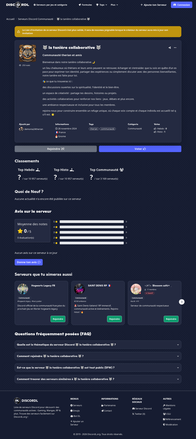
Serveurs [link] (77, 405)
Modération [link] (172, 424)
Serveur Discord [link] (143, 408)
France (62, 132)
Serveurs (51, 4)
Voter (138, 149)
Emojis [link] (76, 410)
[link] (18, 5)
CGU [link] (168, 413)
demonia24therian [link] (33, 129)
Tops (102, 4)
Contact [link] (108, 410)
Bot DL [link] (77, 416)
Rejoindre (53, 149)
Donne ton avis (27, 262)
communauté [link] (107, 129)
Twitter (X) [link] (140, 413)
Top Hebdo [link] (26, 169)
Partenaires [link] (110, 405)
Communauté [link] (135, 128)
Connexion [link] (183, 4)
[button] (170, 47)
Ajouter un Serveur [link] (77, 423)
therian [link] (94, 129)
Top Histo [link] (61, 169)
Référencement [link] (173, 419)
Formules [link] (87, 4)
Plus (113, 4)
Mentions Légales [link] (169, 407)
